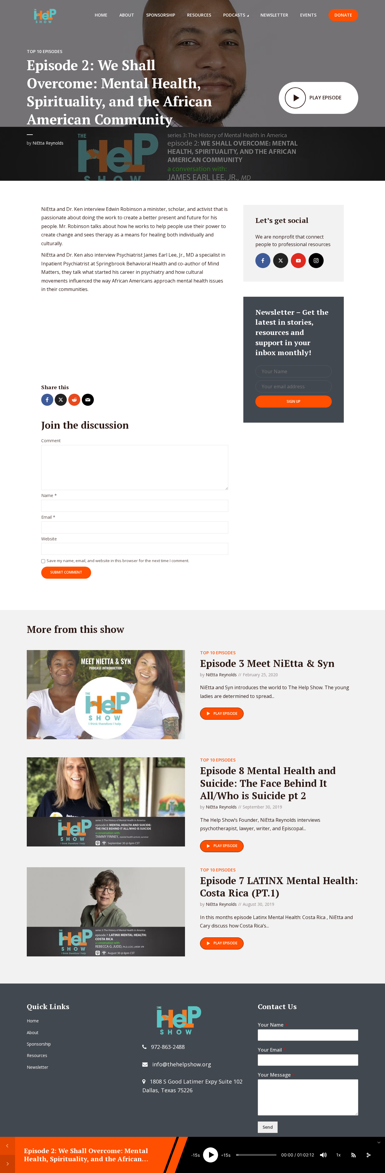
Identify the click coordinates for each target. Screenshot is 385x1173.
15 (195, 1155)
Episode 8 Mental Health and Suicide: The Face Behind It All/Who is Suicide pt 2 (268, 783)
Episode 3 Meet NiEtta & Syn (267, 663)
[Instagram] (316, 260)
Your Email (272, 1050)
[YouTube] (298, 260)
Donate (343, 15)
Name (49, 495)
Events (308, 15)
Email (48, 517)
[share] (368, 1154)
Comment (51, 440)
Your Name (273, 1025)
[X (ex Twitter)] (280, 260)
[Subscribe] (353, 1154)
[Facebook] (262, 260)
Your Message (276, 1075)
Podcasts (234, 15)
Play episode (225, 713)
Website (49, 539)
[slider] (256, 1155)
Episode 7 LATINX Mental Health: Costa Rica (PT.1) (279, 886)
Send (268, 1127)
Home (101, 15)
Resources (199, 15)
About (126, 15)
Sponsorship (160, 15)
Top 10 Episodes (44, 51)
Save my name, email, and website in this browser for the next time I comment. (118, 560)
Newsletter (274, 15)
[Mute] (323, 1154)
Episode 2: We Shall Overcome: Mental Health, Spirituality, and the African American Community (86, 1158)
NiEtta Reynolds (47, 143)
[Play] (210, 1154)
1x (338, 1154)
